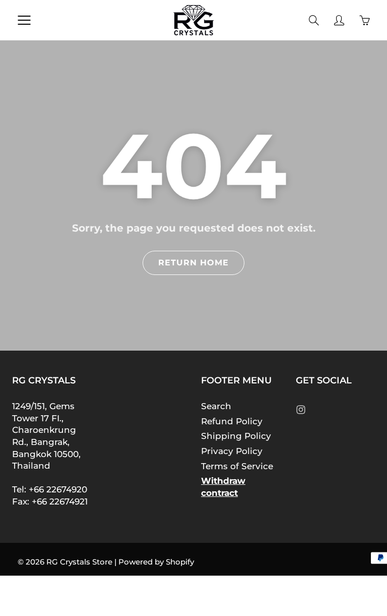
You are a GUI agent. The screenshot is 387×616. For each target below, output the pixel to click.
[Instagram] (301, 409)
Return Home (193, 262)
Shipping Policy (236, 436)
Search (216, 406)
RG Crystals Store (79, 562)
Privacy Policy (232, 451)
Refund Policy (232, 421)
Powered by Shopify (156, 562)
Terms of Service (237, 466)
